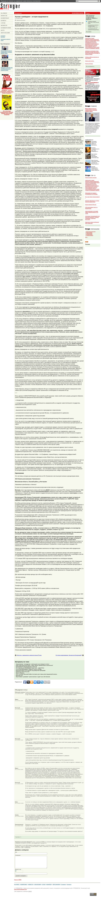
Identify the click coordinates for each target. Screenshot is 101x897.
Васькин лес (19, 675)
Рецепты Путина (89, 63)
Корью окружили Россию (90, 204)
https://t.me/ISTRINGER (91, 82)
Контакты (3, 36)
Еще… (86, 237)
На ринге (16, 884)
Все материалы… (90, 66)
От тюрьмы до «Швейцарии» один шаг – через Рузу (30, 668)
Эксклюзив (37, 884)
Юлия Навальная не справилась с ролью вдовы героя (91, 110)
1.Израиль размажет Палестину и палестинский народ (93, 22)
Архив (2, 40)
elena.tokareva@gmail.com (20, 889)
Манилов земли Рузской (22, 671)
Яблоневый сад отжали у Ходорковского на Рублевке (91, 194)
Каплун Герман (89, 232)
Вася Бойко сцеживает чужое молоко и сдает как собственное (33, 676)
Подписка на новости (5, 39)
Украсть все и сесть (89, 61)
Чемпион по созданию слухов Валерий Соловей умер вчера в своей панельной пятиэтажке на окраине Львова (92, 52)
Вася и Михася (20, 673)
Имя (16, 852)
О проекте (3, 35)
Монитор (49, 884)
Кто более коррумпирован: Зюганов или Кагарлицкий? (69, 655)
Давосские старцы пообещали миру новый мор (92, 223)
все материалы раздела (77, 13)
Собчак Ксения (89, 233)
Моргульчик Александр (90, 231)
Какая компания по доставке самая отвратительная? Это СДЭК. (91, 212)
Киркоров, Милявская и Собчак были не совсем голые (92, 201)
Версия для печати (21, 20)
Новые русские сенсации (90, 177)
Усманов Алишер (89, 235)
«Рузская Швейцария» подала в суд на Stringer (29, 669)
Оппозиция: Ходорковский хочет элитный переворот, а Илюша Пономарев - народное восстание (92, 218)
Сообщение (17, 855)
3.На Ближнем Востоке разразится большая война (93, 29)
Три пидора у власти (6, 59)
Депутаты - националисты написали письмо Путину (29, 655)
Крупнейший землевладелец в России (26, 666)
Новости (30, 884)
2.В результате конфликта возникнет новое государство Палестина (93, 26)
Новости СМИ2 (17, 879)
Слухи (43, 884)
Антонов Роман (89, 234)
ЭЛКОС (30, 891)
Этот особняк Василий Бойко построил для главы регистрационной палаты (36, 674)
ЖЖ (86, 83)
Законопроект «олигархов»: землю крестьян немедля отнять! (32, 664)
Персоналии (56, 884)
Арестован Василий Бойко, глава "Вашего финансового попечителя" (34, 665)
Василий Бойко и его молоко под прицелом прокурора (30, 670)
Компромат (23, 884)
